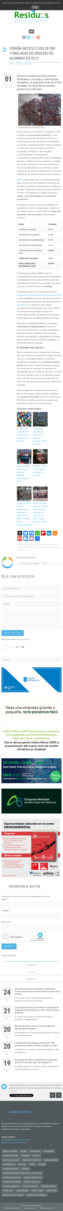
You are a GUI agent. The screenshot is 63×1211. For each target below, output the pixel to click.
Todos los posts (25, 563)
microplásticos (9, 1164)
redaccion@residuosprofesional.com (16, 1140)
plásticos (22, 1164)
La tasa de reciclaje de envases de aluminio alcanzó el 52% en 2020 (40, 436)
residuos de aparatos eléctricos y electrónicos (22, 1173)
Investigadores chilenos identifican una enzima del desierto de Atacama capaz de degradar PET (36, 1061)
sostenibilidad (22, 1190)
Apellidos (6, 922)
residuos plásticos (30, 1186)
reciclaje (41, 547)
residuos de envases (53, 547)
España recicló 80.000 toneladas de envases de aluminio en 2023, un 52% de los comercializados (24, 514)
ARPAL (20, 179)
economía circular (10, 1155)
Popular (31, 972)
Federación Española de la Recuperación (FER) (39, 295)
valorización (22, 550)
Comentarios (31, 979)
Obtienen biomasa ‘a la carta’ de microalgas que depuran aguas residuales (35, 1027)
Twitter (29, 37)
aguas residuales (10, 1151)
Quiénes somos (30, 1208)
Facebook (24, 37)
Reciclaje (27, 62)
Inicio (11, 62)
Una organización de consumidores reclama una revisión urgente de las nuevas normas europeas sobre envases (38, 991)
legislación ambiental (32, 1160)
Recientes (31, 965)
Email (5, 899)
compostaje (49, 1151)
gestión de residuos (24, 547)
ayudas (24, 1151)
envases (36, 1155)
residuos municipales (12, 1182)
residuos (25, 1169)
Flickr (33, 37)
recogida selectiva (10, 1169)
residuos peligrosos (11, 1186)
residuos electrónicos (33, 1177)
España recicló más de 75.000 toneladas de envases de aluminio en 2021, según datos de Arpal (40, 512)
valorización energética (36, 1195)
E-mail (44, 563)
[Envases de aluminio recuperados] (39, 125)
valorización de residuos (13, 1195)
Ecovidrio (25, 1155)
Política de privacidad (12, 1208)
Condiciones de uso (47, 1208)
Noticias (19, 62)
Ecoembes (22, 305)
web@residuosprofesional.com (13, 1143)
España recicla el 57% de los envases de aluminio (40, 470)
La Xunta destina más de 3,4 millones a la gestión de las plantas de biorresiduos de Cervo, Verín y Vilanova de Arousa (37, 1010)
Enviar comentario (12, 633)
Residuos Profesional (28, 545)
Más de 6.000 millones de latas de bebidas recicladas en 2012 (23, 473)
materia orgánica (51, 1160)
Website (36, 563)
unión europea (37, 1190)
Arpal (39, 545)
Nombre (6, 911)
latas (35, 547)
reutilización (8, 1190)
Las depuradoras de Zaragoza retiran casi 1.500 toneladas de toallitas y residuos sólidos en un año (36, 1044)
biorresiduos (35, 1151)
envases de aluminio (50, 545)
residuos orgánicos (32, 1182)
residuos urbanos (48, 1186)
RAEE (32, 1164)
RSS (38, 37)
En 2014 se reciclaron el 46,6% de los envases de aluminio (23, 435)
